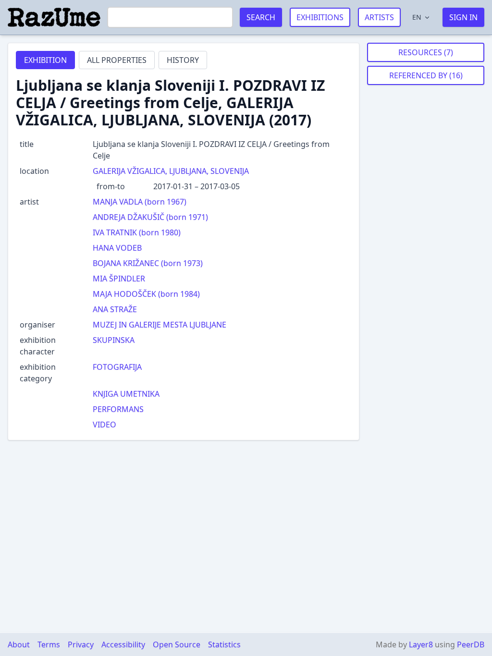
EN (416, 17)
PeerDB (470, 644)
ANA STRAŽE (115, 309)
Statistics (224, 644)
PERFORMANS (118, 409)
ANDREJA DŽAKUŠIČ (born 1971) (150, 217)
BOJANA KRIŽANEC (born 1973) (148, 263)
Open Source (176, 644)
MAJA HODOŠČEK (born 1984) (146, 294)
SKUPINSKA (114, 340)
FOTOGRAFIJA (117, 367)
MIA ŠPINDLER (119, 278)
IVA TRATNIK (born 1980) (137, 232)
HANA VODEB (117, 248)
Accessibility (123, 644)
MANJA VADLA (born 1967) (139, 201)
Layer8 (421, 644)
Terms (48, 644)
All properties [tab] (117, 60)
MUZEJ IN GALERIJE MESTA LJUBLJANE (159, 324)
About (19, 644)
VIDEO (104, 424)
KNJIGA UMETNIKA (126, 394)
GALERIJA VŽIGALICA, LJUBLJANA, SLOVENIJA (171, 171)
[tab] (45, 60)
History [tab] (183, 60)
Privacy (81, 644)
